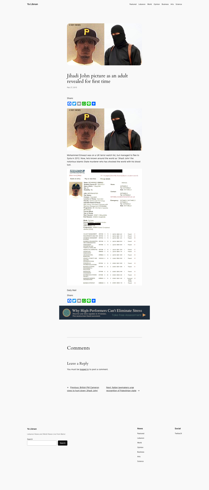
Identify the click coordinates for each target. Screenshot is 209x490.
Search (30, 439)
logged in (84, 369)
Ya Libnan (32, 4)
